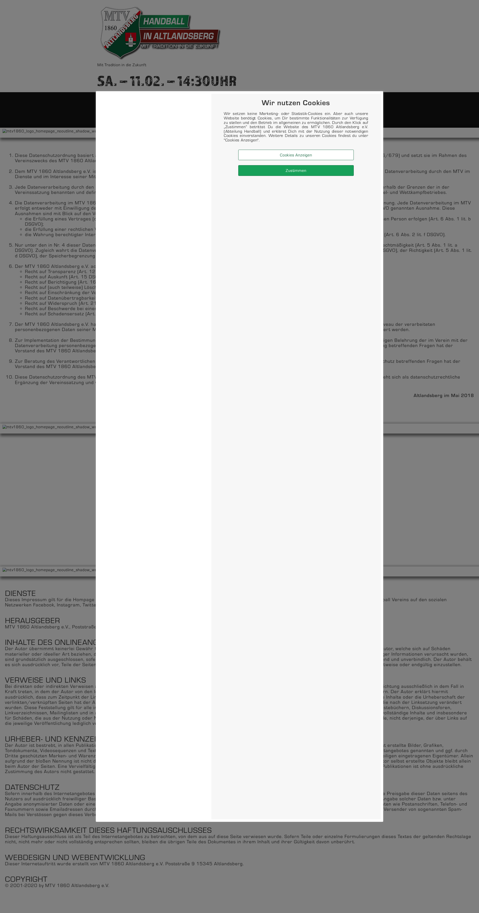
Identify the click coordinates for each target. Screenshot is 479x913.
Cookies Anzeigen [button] (296, 154)
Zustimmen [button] (296, 170)
